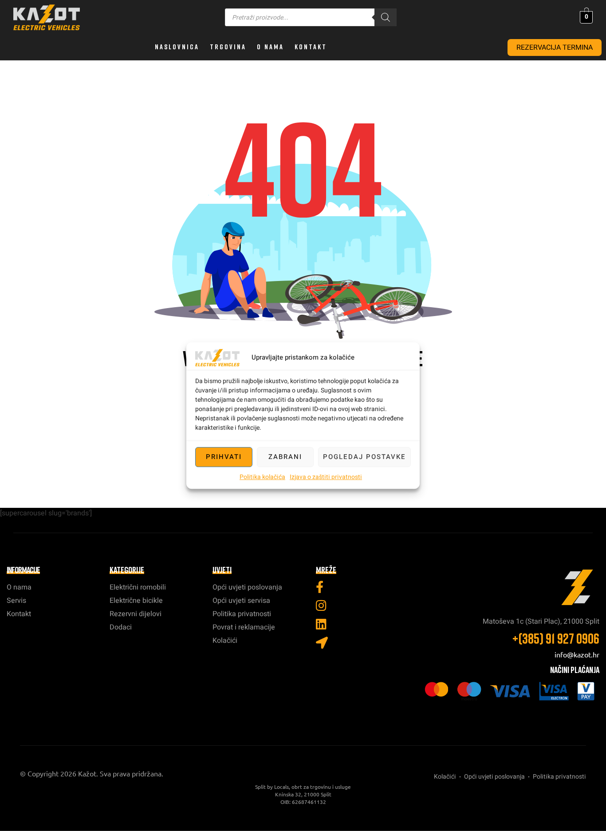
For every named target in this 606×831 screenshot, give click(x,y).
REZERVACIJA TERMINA (554, 47)
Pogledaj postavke (364, 457)
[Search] (385, 17)
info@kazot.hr (577, 654)
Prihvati (224, 457)
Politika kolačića (262, 477)
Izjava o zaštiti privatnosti (326, 477)
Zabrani (285, 457)
